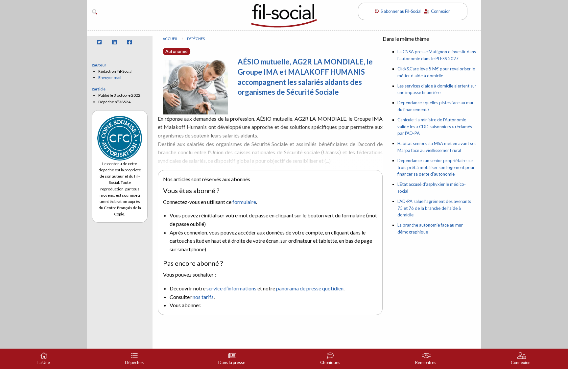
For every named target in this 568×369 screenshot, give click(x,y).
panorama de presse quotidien (309, 288)
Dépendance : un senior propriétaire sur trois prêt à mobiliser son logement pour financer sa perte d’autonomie (436, 167)
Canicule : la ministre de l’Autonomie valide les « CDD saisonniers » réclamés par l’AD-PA (434, 126)
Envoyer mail (109, 77)
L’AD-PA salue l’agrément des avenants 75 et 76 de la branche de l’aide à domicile (434, 208)
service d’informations (231, 288)
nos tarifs (203, 297)
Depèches (196, 39)
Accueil (170, 39)
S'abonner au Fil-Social (402, 11)
